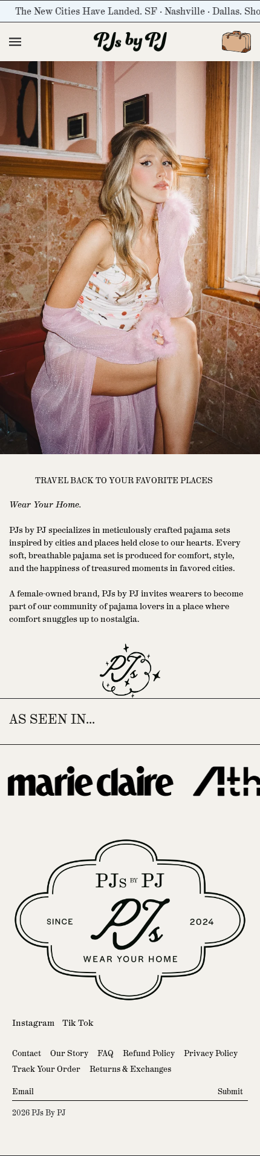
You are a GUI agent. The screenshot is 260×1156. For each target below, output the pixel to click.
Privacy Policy (211, 1053)
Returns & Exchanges (130, 1069)
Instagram (33, 1023)
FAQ (105, 1053)
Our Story (69, 1053)
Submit (230, 1092)
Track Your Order (46, 1069)
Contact (26, 1053)
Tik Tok (78, 1023)
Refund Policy (149, 1053)
